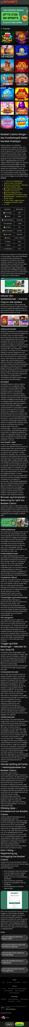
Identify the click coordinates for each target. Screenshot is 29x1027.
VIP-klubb (24, 982)
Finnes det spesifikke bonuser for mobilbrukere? (12, 962)
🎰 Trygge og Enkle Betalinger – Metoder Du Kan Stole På (14, 190)
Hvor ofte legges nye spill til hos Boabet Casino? (12, 938)
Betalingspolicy (24, 999)
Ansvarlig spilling (8, 990)
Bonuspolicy (11, 1001)
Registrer (19, 1024)
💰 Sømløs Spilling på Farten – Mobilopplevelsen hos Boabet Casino (15, 194)
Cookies (19, 1001)
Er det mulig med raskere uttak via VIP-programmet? (13, 970)
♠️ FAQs (6, 204)
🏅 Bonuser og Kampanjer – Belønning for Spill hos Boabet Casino (16, 186)
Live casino (9, 982)
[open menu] (2, 2)
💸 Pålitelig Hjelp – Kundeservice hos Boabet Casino (15, 197)
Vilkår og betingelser (20, 990)
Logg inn (9, 1024)
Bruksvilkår (3, 999)
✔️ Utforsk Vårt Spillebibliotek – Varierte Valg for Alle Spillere (14, 182)
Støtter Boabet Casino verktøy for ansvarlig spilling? (13, 954)
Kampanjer (17, 982)
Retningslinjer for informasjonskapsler (17, 988)
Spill (3, 982)
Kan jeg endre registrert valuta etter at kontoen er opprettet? (13, 946)
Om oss (4, 988)
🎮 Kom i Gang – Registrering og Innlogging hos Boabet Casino (14, 201)
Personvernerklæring (14, 993)
